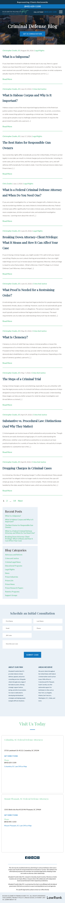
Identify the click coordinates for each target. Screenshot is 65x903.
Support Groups (11, 595)
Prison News (10, 584)
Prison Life (9, 581)
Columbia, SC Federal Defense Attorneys (23, 739)
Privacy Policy (18, 897)
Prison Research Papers (14, 588)
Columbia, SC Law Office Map (15, 766)
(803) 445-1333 (10, 822)
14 (14, 500)
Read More (7, 79)
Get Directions (11, 756)
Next (20, 500)
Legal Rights (39, 50)
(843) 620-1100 (32, 6)
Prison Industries (11, 577)
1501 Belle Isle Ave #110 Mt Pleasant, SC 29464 (22, 809)
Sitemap (38, 897)
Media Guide (29, 897)
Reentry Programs (12, 592)
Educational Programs (13, 566)
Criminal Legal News (13, 562)
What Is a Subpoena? (13, 516)
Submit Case (32, 655)
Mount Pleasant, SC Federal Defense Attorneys (26, 798)
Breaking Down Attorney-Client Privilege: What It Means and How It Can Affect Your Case (19, 539)
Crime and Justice (39, 89)
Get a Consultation (32, 34)
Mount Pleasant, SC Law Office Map (18, 826)
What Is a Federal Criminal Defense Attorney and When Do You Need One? (20, 532)
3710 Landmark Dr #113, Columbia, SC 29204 (21, 750)
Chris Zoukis (7, 184)
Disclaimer (7, 897)
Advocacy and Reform (13, 555)
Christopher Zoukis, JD (11, 50)
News (7, 573)
